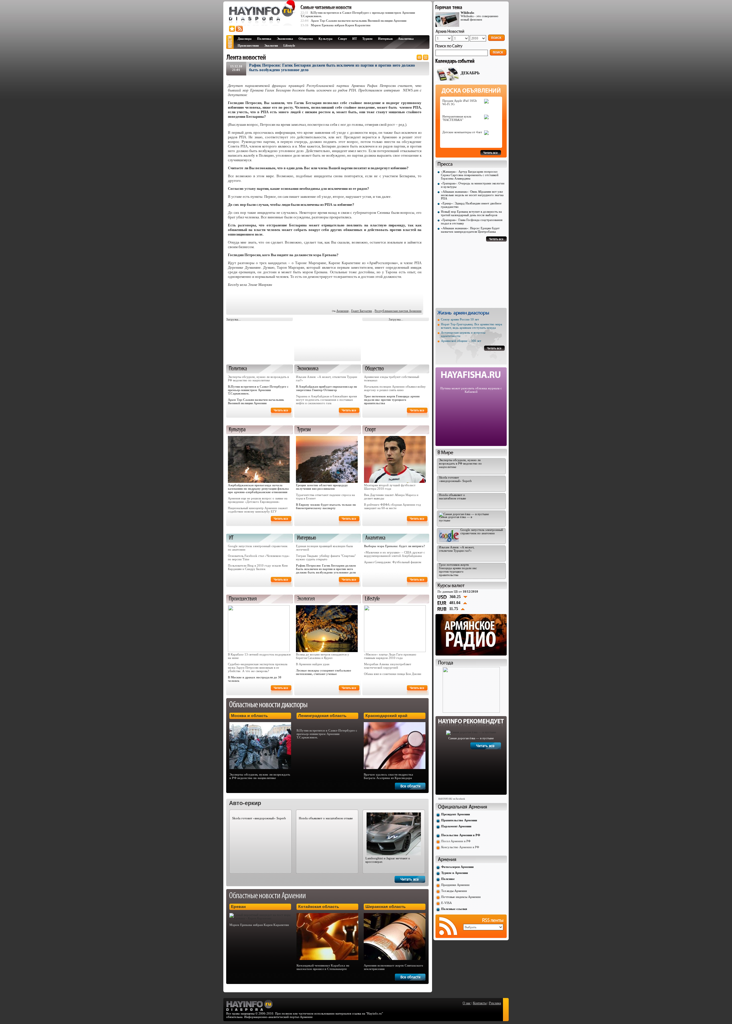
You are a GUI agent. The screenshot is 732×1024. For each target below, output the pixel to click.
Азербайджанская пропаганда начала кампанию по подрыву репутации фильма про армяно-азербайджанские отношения (258, 488)
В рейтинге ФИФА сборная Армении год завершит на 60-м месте (392, 506)
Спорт (342, 38)
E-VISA (446, 903)
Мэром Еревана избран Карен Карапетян (340, 25)
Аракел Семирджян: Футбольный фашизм (392, 562)
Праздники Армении (455, 884)
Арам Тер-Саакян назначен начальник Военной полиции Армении (358, 20)
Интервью (385, 38)
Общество (306, 38)
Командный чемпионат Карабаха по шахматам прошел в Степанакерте (323, 967)
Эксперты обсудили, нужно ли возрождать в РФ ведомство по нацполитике (258, 378)
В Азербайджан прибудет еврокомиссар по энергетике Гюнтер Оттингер (326, 388)
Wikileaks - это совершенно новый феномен (479, 16)
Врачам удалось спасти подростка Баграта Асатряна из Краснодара (388, 776)
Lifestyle (289, 45)
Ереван (238, 906)
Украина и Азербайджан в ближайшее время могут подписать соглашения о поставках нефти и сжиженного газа (326, 400)
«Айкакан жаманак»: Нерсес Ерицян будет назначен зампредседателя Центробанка (470, 229)
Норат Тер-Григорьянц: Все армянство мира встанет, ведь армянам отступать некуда (471, 325)
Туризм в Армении (454, 872)
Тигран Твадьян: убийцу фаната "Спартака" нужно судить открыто (326, 557)
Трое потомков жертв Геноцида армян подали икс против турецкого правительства (391, 400)
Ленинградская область (322, 715)
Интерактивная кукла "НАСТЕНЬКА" (456, 118)
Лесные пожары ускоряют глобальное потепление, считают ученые (323, 672)
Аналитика (406, 38)
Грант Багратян (361, 310)
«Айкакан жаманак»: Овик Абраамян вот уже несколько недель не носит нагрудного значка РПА (472, 195)
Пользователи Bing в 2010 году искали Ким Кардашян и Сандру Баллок (258, 567)
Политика (264, 38)
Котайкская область (318, 906)
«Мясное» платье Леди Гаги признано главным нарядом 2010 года (390, 656)
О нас (467, 1003)
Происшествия (248, 45)
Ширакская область (385, 906)
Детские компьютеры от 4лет (462, 132)
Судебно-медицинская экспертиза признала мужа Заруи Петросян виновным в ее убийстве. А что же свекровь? (257, 667)
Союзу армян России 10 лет (460, 319)
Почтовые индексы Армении (461, 897)
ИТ (354, 38)
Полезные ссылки (454, 909)
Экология (271, 45)
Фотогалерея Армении (457, 866)
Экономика (285, 38)
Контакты (480, 1003)
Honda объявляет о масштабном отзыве (326, 818)
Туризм (367, 38)
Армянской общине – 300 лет (461, 340)
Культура (326, 38)
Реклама (495, 1003)
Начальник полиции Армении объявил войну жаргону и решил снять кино (395, 388)
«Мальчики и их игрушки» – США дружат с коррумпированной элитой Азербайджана (394, 554)
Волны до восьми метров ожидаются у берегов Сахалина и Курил (322, 656)
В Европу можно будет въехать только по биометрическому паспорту (326, 506)
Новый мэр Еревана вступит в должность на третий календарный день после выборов (471, 213)
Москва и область (249, 715)
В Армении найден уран (312, 664)
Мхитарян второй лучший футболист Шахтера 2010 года (389, 486)
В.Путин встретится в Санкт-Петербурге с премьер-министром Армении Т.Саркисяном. (258, 390)
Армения (342, 310)
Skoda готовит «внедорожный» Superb (259, 818)
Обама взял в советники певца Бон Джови (392, 674)
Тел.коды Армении (454, 890)
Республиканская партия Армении (398, 310)
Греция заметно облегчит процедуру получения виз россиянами (322, 486)
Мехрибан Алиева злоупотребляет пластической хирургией (387, 665)
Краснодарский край (386, 715)
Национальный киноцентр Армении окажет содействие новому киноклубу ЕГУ (258, 509)
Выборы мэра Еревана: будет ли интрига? (394, 546)
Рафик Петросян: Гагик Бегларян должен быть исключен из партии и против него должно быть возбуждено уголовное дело (326, 569)
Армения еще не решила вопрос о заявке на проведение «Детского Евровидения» (257, 500)
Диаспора (245, 38)
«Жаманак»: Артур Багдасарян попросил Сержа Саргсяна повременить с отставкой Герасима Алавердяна (469, 175)
